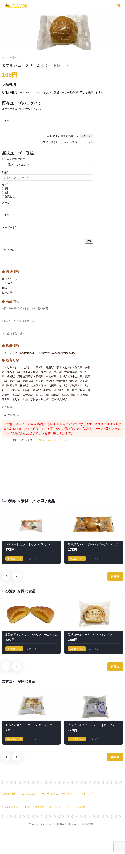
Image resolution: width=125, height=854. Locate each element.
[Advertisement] (62, 467)
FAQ (27, 806)
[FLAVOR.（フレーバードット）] (16, 5)
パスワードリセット (81, 142)
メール (6, 202)
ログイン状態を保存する (64, 135)
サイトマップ (86, 793)
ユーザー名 (9, 227)
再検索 (115, 576)
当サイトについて (11, 806)
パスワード (8, 121)
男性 (7, 188)
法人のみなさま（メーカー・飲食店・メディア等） (47, 793)
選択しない (11, 196)
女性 (7, 192)
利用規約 (39, 806)
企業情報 (81, 806)
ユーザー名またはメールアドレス (21, 108)
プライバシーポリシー (60, 806)
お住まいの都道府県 (14, 158)
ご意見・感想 (9, 793)
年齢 (5, 172)
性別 (5, 184)
